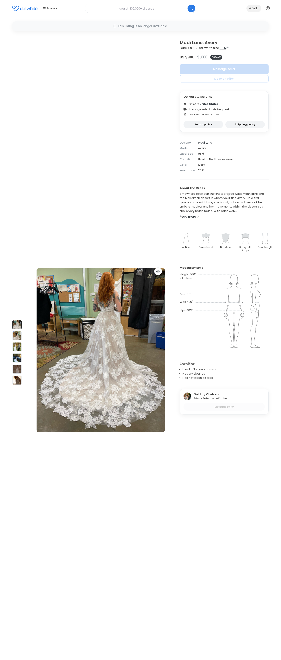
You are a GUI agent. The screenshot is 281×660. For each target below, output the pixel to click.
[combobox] (140, 8)
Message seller (224, 69)
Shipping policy (245, 124)
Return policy (203, 124)
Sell (254, 8)
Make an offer (224, 79)
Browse (52, 8)
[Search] (191, 8)
